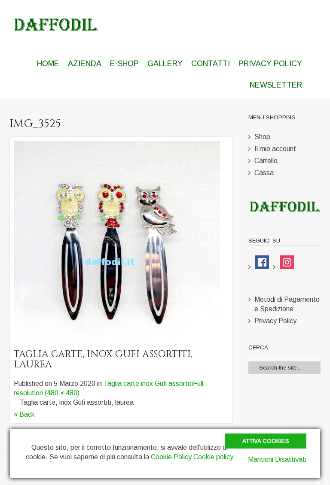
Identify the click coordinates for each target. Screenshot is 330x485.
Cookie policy (213, 457)
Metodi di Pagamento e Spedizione (287, 304)
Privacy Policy (275, 320)
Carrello (266, 160)
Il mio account (275, 148)
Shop (262, 136)
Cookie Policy (171, 457)
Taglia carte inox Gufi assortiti (148, 383)
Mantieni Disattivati (277, 459)
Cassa (264, 172)
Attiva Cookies (265, 441)
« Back (24, 414)
